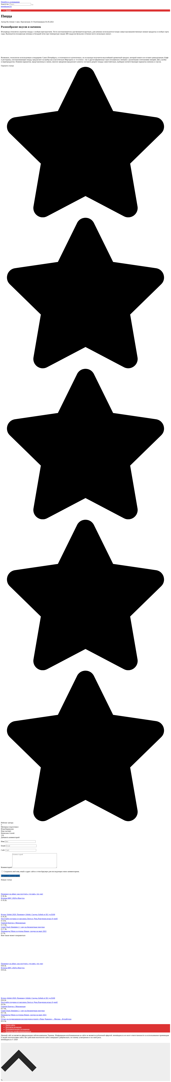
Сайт (3, 850)
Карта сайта (10, 1025)
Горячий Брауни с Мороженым (13, 923)
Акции (8, 10)
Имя (2, 841)
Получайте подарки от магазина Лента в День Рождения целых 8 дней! (29, 919)
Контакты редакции (13, 1027)
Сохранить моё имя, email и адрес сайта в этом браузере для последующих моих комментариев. (41, 871)
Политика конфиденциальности (18, 1031)
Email (3, 846)
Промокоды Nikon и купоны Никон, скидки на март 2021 (24, 931)
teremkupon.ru (6, 6)
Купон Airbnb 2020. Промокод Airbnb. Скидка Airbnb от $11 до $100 (28, 914)
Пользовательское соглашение (18, 1029)
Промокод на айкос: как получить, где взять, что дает (22, 894)
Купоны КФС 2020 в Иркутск (13, 898)
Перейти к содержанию (10, 2)
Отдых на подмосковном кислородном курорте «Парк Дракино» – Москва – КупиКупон (36, 1019)
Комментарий (6, 867)
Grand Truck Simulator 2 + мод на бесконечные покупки (23, 927)
